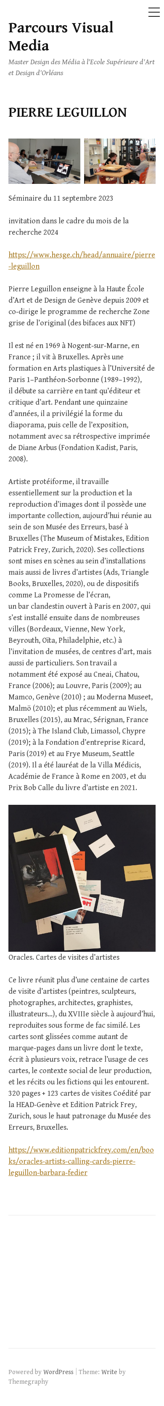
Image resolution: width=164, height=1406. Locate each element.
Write (109, 1372)
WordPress (58, 1372)
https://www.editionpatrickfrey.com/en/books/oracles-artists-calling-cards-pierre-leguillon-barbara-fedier (81, 1161)
